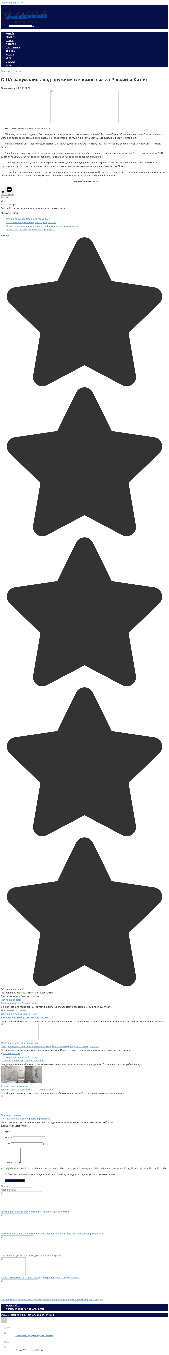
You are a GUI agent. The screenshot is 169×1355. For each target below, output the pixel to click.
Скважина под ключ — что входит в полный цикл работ (31, 1255)
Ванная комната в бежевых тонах (19, 1003)
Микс (9, 65)
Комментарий (12, 1162)
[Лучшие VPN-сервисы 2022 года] (10, 1350)
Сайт (7, 1143)
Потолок (11, 44)
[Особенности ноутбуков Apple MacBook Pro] (10, 1335)
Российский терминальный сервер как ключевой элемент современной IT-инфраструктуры (52, 1299)
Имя (8, 1131)
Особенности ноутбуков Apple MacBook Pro (34, 1336)
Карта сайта (13, 1305)
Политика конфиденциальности (25, 1309)
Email (8, 1137)
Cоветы (10, 62)
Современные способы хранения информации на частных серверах (44, 226)
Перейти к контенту (12, 2)
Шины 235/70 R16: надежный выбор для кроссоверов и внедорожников (40, 1277)
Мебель (10, 55)
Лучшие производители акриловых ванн (28, 219)
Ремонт (10, 37)
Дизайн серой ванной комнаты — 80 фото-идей (27, 1089)
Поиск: (5, 25)
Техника (11, 51)
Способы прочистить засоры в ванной (22, 1060)
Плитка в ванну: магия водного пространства (31, 222)
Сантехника (13, 48)
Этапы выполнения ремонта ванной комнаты (31, 229)
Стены (9, 41)
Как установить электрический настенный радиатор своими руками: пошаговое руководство (52, 1233)
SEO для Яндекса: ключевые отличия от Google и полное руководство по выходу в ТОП (50, 1046)
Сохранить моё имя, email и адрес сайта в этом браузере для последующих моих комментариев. (62, 1174)
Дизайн (10, 34)
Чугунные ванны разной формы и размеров (25, 1118)
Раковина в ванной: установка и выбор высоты (27, 1017)
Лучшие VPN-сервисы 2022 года (30, 1350)
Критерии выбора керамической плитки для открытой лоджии (35, 1211)
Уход (8, 58)
